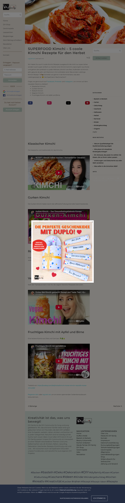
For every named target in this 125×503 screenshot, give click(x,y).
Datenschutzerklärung (68, 490)
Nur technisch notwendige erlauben (74, 498)
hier (40, 492)
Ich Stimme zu (99, 498)
